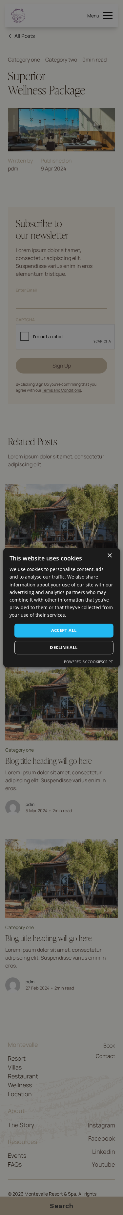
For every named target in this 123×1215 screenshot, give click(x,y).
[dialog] (61, 607)
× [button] (109, 555)
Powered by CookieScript (88, 661)
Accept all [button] (64, 630)
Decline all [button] (63, 647)
